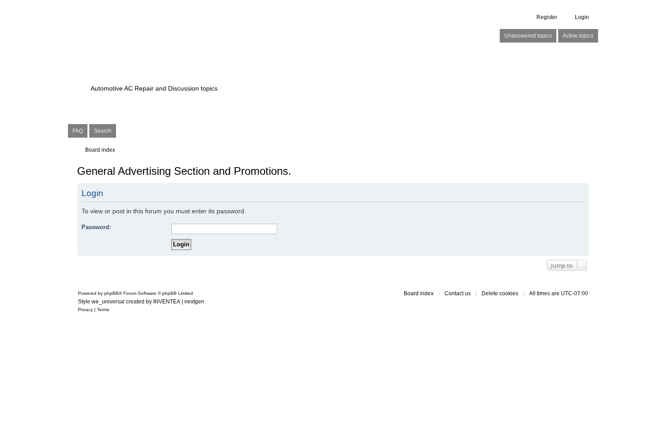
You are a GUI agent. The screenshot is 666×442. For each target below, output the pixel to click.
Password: (96, 227)
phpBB (111, 293)
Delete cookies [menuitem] (500, 293)
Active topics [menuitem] (578, 36)
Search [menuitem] (102, 131)
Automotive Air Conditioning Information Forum (276, 72)
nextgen (194, 301)
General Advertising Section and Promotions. (184, 171)
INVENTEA (166, 301)
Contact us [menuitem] (457, 293)
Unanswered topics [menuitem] (528, 36)
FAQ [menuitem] (77, 131)
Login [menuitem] (582, 17)
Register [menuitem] (546, 17)
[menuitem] (85, 310)
